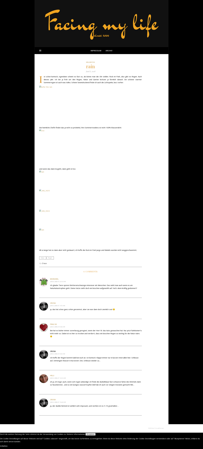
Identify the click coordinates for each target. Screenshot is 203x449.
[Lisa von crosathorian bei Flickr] (90, 147)
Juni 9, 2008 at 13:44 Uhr (58, 402)
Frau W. (53, 324)
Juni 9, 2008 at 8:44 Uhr (57, 327)
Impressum (96, 50)
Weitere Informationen (76, 434)
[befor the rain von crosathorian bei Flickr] (90, 105)
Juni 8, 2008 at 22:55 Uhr (58, 281)
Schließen (4, 446)
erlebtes (90, 62)
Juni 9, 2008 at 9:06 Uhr (57, 354)
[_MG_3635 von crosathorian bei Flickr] (90, 198)
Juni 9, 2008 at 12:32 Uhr (58, 378)
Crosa (44, 263)
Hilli (52, 375)
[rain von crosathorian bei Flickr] (90, 179)
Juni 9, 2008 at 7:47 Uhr (57, 306)
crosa (53, 303)
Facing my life (101, 22)
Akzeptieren (90, 434)
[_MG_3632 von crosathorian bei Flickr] (90, 219)
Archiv (109, 50)
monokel (54, 279)
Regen (50, 258)
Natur (43, 258)
